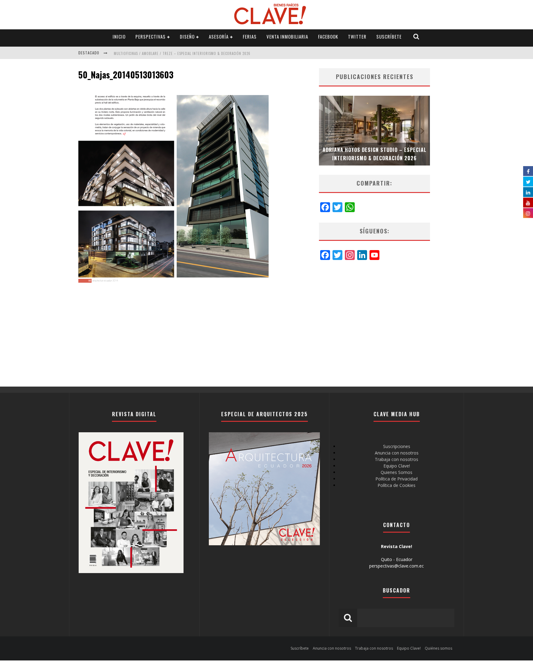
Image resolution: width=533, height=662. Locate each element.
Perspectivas (150, 36)
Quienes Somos (396, 472)
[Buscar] (416, 36)
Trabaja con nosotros (396, 459)
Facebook (328, 36)
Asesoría (219, 36)
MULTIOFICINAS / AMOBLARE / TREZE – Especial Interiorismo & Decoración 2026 (182, 53)
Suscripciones (396, 446)
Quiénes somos (438, 648)
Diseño (187, 36)
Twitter (357, 36)
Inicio (119, 36)
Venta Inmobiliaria (287, 36)
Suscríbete (389, 36)
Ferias (250, 36)
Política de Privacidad (396, 479)
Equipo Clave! (396, 466)
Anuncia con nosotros (397, 453)
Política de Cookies (396, 485)
